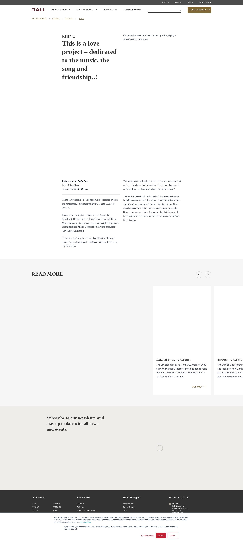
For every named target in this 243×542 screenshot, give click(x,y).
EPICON (35, 510)
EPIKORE (35, 507)
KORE (34, 504)
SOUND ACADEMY (39, 19)
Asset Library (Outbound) (86, 510)
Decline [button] (173, 535)
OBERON (56, 504)
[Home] (38, 9)
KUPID (55, 510)
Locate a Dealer (128, 504)
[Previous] (199, 274)
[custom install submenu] (96, 10)
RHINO (81, 19)
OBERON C (57, 507)
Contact (125, 510)
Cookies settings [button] (147, 535)
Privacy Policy (85, 522)
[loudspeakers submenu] (69, 10)
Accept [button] (160, 535)
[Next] (208, 274)
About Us (80, 504)
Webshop (80, 507)
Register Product (128, 507)
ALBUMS (55, 19)
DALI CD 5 (69, 19)
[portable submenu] (116, 10)
